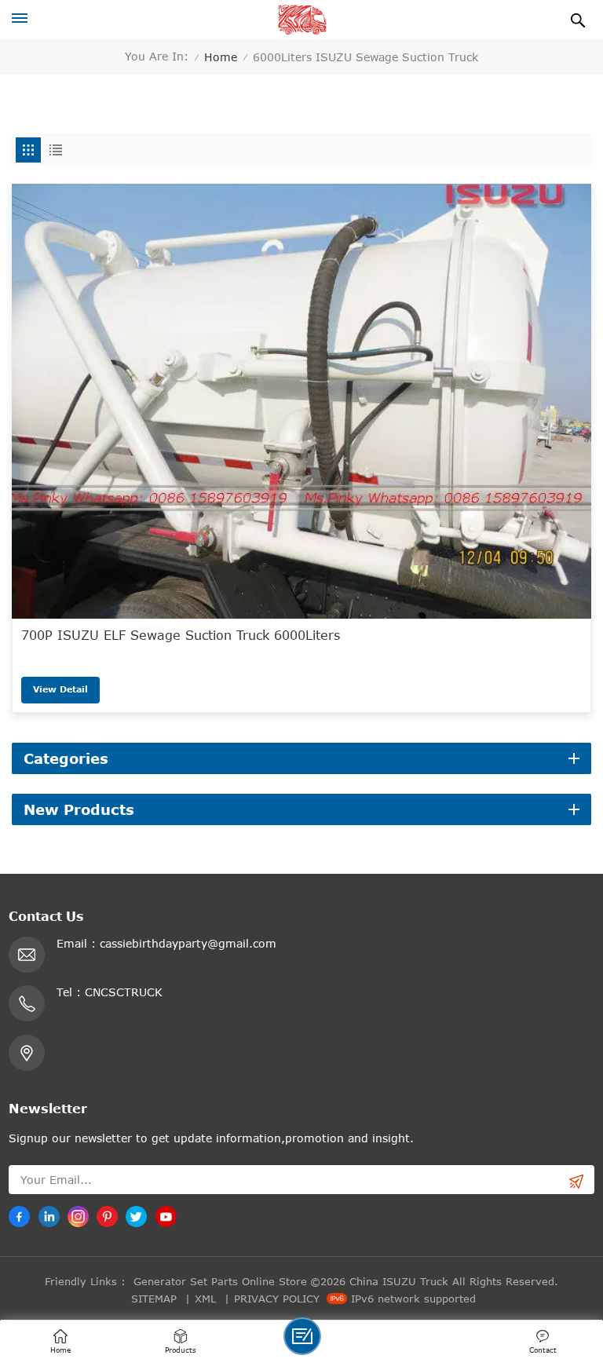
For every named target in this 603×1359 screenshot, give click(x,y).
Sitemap (154, 1298)
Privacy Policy (277, 1298)
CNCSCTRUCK (124, 992)
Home (220, 57)
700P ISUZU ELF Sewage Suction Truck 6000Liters (180, 635)
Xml (205, 1298)
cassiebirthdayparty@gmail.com (188, 943)
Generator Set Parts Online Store (220, 1281)
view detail (60, 689)
